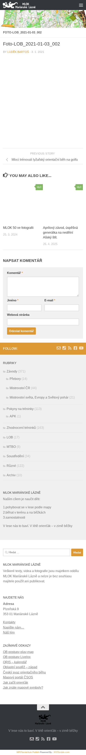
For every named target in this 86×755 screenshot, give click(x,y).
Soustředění (15, 456)
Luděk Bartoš (18, 51)
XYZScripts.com (61, 752)
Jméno (12, 300)
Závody (12, 371)
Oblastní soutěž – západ (20, 667)
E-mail (49, 300)
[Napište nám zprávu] (59, 348)
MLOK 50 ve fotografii (18, 227)
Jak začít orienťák (15, 682)
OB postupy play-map (18, 652)
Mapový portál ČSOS (18, 677)
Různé (11, 465)
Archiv (11, 475)
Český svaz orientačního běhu (24, 672)
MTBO (11, 446)
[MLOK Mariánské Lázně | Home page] (24, 5)
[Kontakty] (64, 348)
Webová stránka (18, 314)
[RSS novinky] (70, 348)
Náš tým (9, 632)
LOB (10, 437)
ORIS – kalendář (15, 662)
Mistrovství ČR (20, 388)
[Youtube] (81, 348)
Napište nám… (13, 627)
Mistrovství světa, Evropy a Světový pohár (39, 397)
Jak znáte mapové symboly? (23, 687)
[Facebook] (75, 348)
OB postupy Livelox (17, 657)
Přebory (15, 379)
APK (13, 416)
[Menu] (81, 5)
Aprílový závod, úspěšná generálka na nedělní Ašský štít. (60, 232)
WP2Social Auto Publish (28, 752)
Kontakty (9, 622)
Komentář (15, 273)
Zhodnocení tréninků (21, 427)
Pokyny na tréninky (20, 409)
